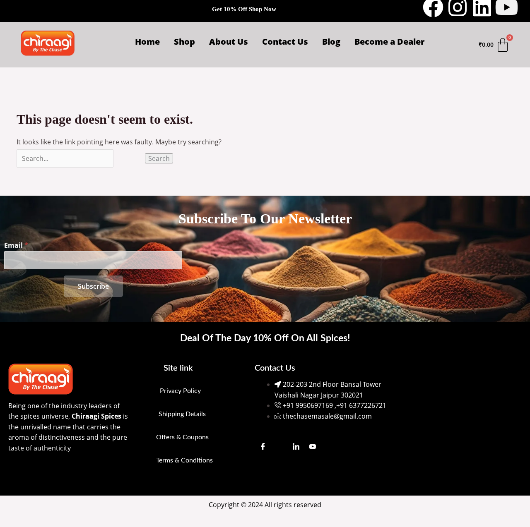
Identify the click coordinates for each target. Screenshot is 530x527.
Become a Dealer (389, 41)
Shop (184, 41)
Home (147, 41)
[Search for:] (81, 158)
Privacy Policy (180, 391)
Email (16, 245)
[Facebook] (263, 446)
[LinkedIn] (296, 446)
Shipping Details (182, 414)
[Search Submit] (129, 158)
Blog (331, 41)
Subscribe (93, 286)
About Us (228, 41)
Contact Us (285, 41)
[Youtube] (312, 446)
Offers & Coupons (182, 437)
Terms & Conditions (184, 460)
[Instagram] (279, 446)
